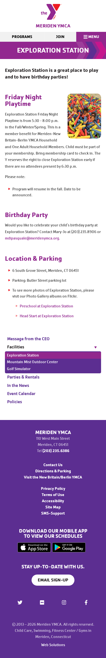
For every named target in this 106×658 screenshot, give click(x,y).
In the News (18, 385)
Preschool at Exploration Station (47, 306)
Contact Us (53, 465)
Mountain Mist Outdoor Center (32, 361)
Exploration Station (23, 355)
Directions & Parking (53, 471)
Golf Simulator (19, 368)
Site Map (53, 507)
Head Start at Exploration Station (47, 316)
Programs (22, 36)
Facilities (15, 347)
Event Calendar (21, 393)
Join (60, 36)
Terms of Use (53, 495)
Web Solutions (53, 645)
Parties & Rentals (23, 377)
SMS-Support (53, 513)
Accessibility (53, 501)
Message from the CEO (28, 338)
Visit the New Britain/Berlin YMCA (53, 477)
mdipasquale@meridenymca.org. (33, 238)
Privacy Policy (53, 489)
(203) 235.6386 (55, 451)
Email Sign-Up (53, 580)
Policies (14, 401)
